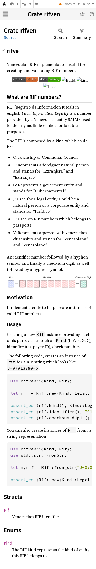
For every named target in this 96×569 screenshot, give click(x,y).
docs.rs (70, 4)
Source (10, 37)
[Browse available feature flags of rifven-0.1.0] (36, 4)
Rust (86, 4)
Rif (6, 510)
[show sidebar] (5, 14)
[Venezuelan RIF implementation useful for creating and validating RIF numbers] (14, 4)
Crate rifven (44, 14)
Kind (8, 543)
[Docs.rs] (4, 4)
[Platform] (27, 4)
